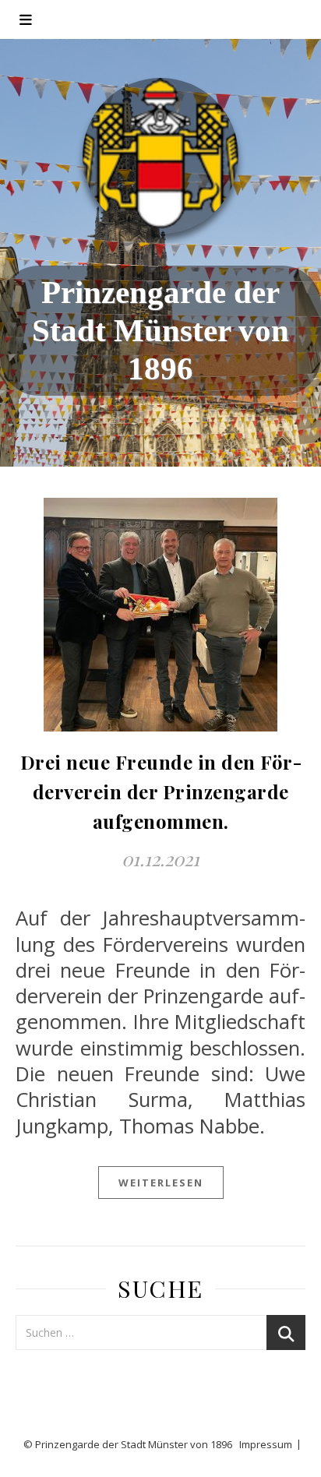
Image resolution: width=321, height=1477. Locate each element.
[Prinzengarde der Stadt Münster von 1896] (160, 156)
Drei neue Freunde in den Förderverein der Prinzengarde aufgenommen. (161, 791)
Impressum (265, 1444)
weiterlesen (160, 1183)
